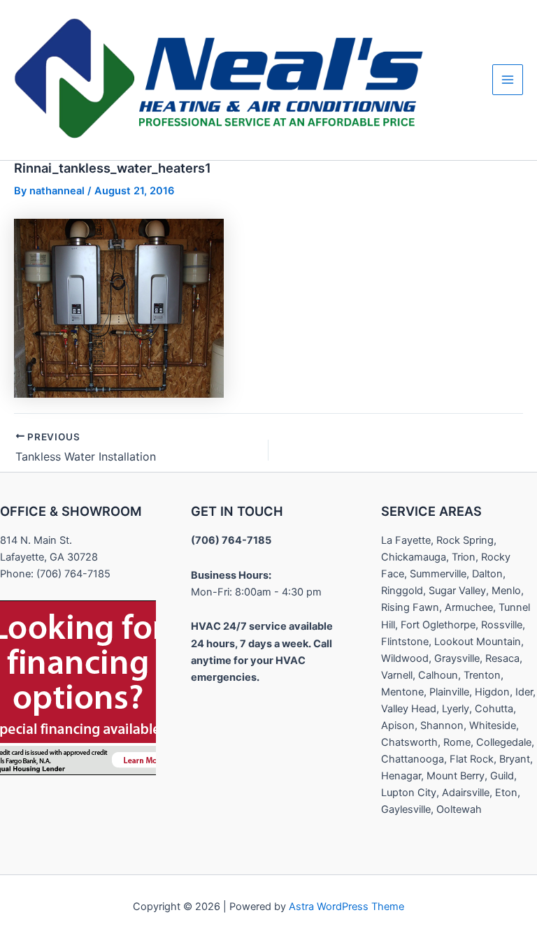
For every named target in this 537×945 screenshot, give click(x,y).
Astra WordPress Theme (346, 906)
